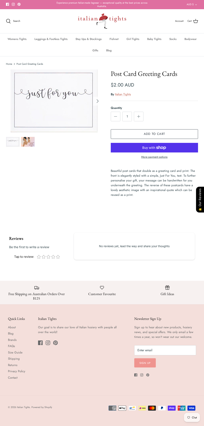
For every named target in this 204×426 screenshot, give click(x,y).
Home (9, 64)
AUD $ (190, 4)
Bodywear (190, 39)
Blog (109, 50)
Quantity (116, 108)
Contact (13, 377)
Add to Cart (154, 134)
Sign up (145, 363)
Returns (12, 365)
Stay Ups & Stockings (89, 39)
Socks (173, 39)
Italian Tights (123, 94)
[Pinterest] (19, 4)
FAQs (11, 346)
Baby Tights (154, 39)
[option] (54, 101)
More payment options (154, 157)
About (12, 327)
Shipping (14, 358)
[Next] (97, 101)
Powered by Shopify (41, 407)
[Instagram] (13, 4)
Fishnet (114, 39)
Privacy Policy (16, 371)
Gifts (95, 50)
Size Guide (15, 352)
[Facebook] (7, 4)
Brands (12, 340)
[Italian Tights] (102, 21)
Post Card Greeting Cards (30, 64)
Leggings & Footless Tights (51, 39)
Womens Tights (17, 39)
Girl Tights (133, 39)
